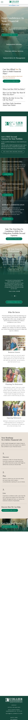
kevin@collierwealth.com (14, 713)
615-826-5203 (16, 707)
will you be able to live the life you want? (13, 99)
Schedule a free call (11, 81)
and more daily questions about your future (12, 104)
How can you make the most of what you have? (14, 94)
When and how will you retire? (14, 89)
